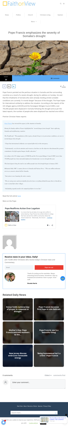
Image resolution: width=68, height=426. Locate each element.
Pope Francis (8, 123)
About (25, 406)
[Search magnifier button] (56, 412)
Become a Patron (32, 406)
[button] (60, 3)
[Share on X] (9, 86)
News (19, 75)
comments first (59, 375)
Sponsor (40, 406)
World (23, 75)
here (19, 196)
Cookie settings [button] (33, 423)
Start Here (20, 406)
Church (16, 75)
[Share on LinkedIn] (14, 86)
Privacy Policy (47, 406)
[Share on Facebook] (4, 86)
